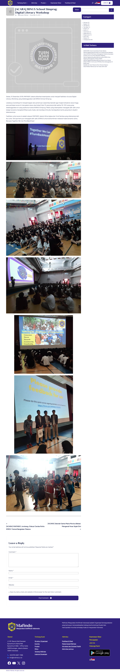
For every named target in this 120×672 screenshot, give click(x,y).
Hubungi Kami (94, 646)
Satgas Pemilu (86, 33)
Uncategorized (86, 39)
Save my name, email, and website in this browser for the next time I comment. (35, 592)
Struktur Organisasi (41, 641)
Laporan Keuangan (41, 654)
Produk (37, 646)
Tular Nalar (85, 27)
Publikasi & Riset (67, 641)
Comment (12, 552)
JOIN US (105, 3)
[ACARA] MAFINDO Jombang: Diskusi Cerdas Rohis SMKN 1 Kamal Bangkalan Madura (25, 527)
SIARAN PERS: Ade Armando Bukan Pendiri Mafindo (94, 51)
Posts (84, 36)
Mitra (36, 649)
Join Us (92, 643)
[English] (96, 2)
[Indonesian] (98, 2)
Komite (37, 644)
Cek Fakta (85, 25)
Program (85, 28)
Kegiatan (85, 24)
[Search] (111, 10)
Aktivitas (85, 22)
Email (11, 578)
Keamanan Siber (95, 637)
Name (11, 571)
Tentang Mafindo (40, 652)
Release (85, 38)
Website (11, 585)
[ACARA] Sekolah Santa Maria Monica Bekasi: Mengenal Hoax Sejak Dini (64, 525)
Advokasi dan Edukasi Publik (71, 646)
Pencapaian (93, 640)
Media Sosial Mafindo (69, 644)
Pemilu (85, 30)
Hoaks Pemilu (86, 31)
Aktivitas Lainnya (67, 649)
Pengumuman (86, 35)
